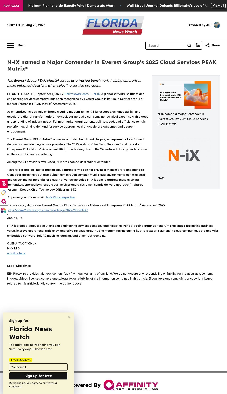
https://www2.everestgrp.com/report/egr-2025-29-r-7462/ (47, 210)
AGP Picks (12, 5)
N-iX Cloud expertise (60, 197)
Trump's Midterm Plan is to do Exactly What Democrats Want (64, 6)
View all (218, 5)
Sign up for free (38, 376)
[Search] (189, 45)
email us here (16, 253)
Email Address (21, 360)
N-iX (97, 94)
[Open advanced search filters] (197, 45)
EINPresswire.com (75, 94)
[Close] (69, 317)
